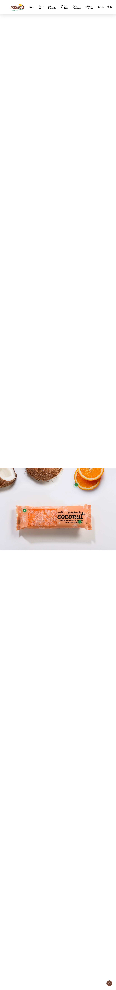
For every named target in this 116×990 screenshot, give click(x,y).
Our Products (52, 7)
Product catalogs (89, 7)
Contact (101, 7)
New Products (77, 7)
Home (31, 7)
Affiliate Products (64, 7)
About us (41, 7)
